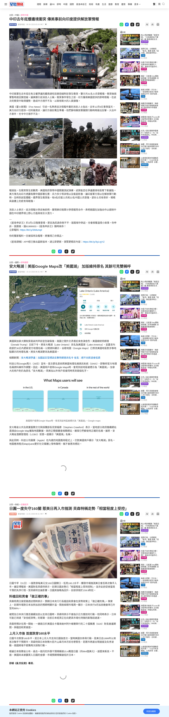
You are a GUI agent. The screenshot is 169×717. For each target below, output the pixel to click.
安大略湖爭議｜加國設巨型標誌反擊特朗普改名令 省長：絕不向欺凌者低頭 (60, 357)
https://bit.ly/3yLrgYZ (94, 241)
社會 (143, 55)
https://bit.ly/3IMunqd (31, 230)
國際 (17, 262)
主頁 (11, 15)
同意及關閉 (151, 711)
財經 (17, 504)
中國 (17, 15)
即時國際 (24, 262)
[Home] (16, 4)
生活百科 (145, 41)
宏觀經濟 (24, 504)
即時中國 (24, 15)
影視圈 (144, 69)
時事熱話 (145, 164)
